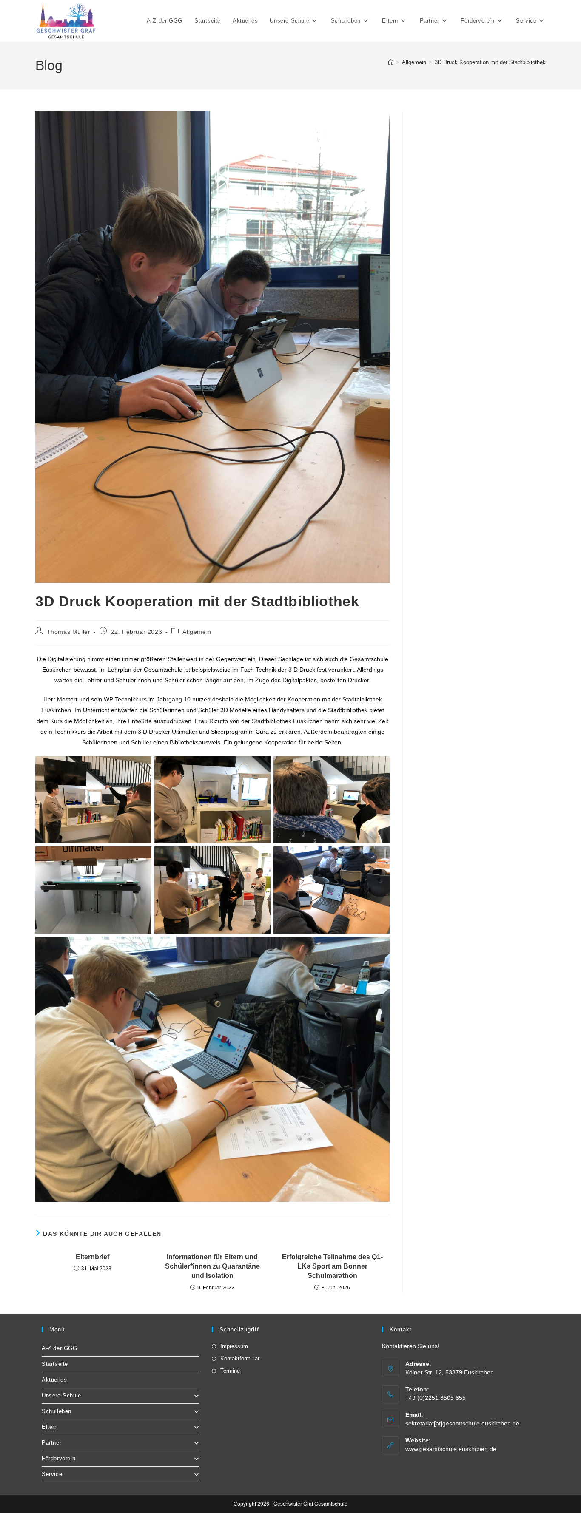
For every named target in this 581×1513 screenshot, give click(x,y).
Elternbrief (92, 1256)
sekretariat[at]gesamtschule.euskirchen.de (462, 1423)
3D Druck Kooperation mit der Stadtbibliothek (490, 62)
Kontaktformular (239, 1358)
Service (52, 1474)
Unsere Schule (61, 1395)
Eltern (50, 1427)
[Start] (390, 62)
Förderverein (58, 1458)
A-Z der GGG (59, 1348)
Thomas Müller (69, 631)
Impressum (234, 1346)
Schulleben (56, 1411)
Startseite (55, 1364)
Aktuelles (54, 1380)
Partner (51, 1442)
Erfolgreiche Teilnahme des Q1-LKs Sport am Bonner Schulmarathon (332, 1266)
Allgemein (196, 631)
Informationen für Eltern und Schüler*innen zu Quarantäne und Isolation (212, 1266)
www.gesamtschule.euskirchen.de (450, 1448)
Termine (230, 1371)
